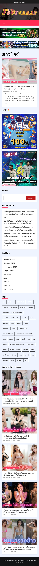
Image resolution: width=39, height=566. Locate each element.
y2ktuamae (13, 307)
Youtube (23, 307)
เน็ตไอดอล (6, 355)
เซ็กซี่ (32, 349)
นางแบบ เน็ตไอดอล (8, 333)
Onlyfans (29, 302)
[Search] (35, 22)
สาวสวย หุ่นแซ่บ (30, 344)
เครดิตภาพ (25, 349)
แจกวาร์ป (27, 355)
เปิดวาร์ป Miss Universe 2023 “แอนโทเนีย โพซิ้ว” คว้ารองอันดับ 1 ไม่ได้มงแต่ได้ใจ (19, 235)
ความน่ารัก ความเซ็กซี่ (17, 312)
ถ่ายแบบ (26, 323)
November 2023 (10, 259)
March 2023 (8, 289)
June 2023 (8, 278)
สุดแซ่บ (12, 349)
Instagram (20, 302)
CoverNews (30, 560)
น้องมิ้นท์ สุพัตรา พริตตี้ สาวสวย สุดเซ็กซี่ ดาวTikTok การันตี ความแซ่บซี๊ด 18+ (18, 222)
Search (5, 190)
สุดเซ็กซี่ (5, 349)
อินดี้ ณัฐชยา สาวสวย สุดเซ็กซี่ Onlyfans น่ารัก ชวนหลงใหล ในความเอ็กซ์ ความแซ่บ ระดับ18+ (20, 214)
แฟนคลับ (5, 360)
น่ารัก (4, 339)
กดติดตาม (30, 307)
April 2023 (8, 285)
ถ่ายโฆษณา (6, 328)
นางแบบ (14, 328)
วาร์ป (29, 339)
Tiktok (5, 307)
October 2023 (9, 263)
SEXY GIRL (14, 81)
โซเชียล (12, 360)
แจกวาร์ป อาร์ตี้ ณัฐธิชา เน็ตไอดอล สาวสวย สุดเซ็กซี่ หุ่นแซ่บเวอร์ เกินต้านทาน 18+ (19, 228)
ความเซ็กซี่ (24, 318)
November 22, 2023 (10, 514)
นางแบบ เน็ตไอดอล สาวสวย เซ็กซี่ (24, 333)
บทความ (11, 339)
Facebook (11, 302)
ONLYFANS (7, 81)
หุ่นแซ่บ (18, 349)
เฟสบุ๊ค (20, 355)
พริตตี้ (23, 339)
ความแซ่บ (32, 318)
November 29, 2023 (10, 403)
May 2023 (7, 282)
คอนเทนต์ (5, 323)
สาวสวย (5, 344)
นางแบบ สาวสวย (23, 328)
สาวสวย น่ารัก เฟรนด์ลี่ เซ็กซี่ (17, 344)
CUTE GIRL (7, 542)
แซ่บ (33, 355)
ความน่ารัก (6, 312)
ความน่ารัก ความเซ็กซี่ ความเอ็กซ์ (11, 318)
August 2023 (9, 271)
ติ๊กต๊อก (19, 323)
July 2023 (7, 274)
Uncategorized (22, 81)
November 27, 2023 (10, 440)
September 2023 (10, 267)
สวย (34, 339)
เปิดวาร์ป (14, 355)
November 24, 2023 (10, 477)
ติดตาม (12, 323)
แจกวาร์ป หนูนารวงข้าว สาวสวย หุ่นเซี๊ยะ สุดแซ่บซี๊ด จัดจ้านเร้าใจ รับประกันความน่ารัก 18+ (19, 243)
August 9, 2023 (8, 91)
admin (16, 91)
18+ (4, 302)
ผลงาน (17, 339)
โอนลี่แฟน (19, 360)
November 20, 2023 (10, 551)
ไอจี (26, 360)
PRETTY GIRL (15, 394)
